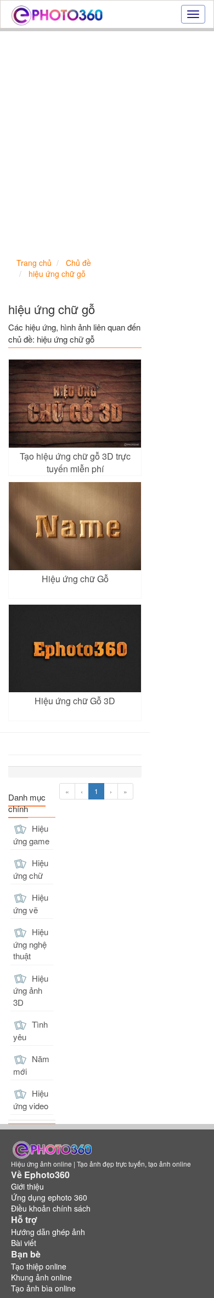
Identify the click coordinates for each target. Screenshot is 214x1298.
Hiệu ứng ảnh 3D (30, 990)
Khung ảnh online (41, 1277)
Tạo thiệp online (38, 1266)
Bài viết (23, 1242)
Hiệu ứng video (30, 1099)
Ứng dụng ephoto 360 (49, 1197)
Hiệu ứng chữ (30, 869)
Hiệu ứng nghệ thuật (30, 943)
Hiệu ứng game (31, 834)
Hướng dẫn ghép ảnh (48, 1231)
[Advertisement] (107, 143)
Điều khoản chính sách (51, 1208)
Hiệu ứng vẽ (30, 903)
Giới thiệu (27, 1186)
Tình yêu (30, 1030)
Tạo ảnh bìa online (43, 1288)
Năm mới (31, 1065)
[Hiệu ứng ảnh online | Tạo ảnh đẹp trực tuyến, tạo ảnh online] (57, 14)
